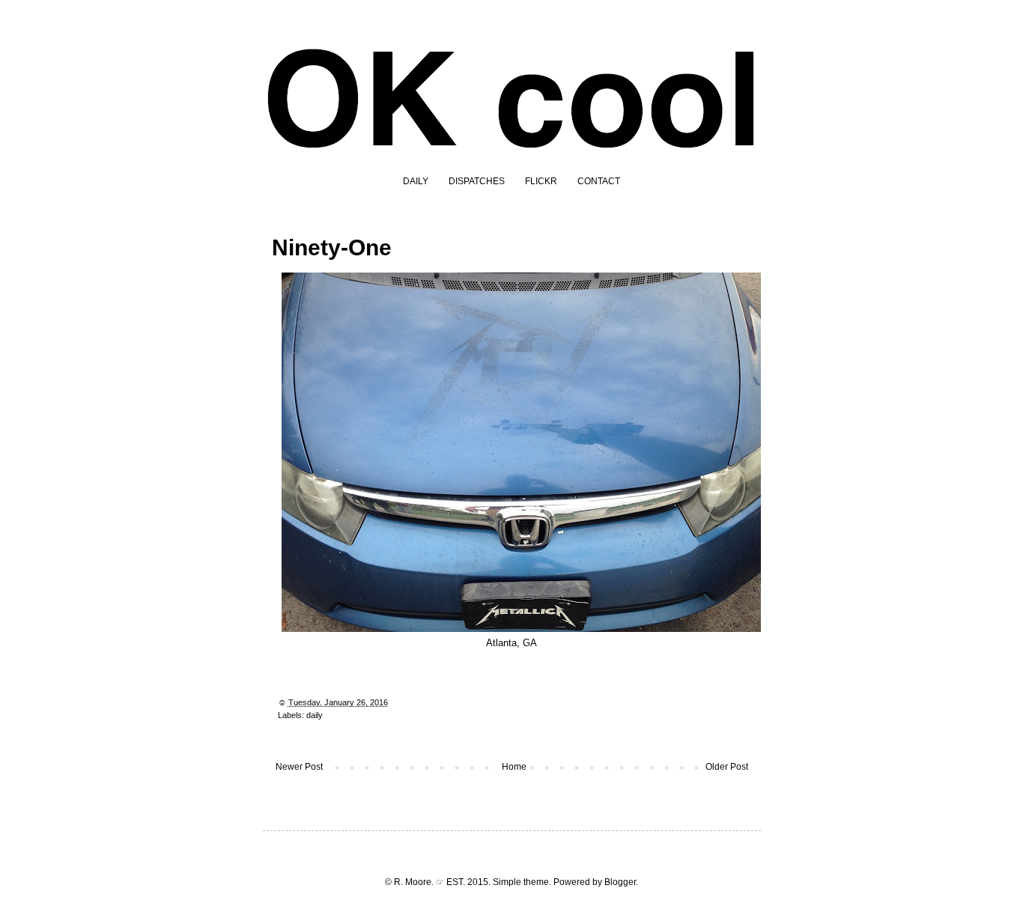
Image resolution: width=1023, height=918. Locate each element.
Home (514, 767)
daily (314, 715)
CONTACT (598, 181)
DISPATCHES (477, 181)
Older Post (726, 767)
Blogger (620, 882)
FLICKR (541, 181)
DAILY (415, 181)
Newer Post (299, 767)
